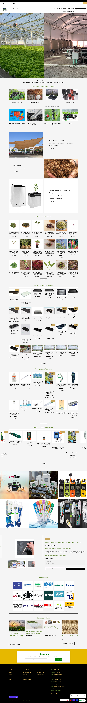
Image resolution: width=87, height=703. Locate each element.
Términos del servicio (40, 672)
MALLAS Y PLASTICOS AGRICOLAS (52, 98)
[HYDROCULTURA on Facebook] (7, 3)
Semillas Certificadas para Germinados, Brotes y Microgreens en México (52, 628)
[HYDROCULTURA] (5, 9)
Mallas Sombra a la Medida (56, 141)
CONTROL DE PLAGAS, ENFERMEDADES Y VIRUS (52, 117)
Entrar (81, 4)
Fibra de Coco (17, 165)
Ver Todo (52, 148)
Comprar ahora (75, 569)
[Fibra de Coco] (61, 168)
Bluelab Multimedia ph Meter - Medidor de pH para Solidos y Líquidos (63, 542)
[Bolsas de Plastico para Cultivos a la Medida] (26, 196)
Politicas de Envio (26, 677)
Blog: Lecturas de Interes (43, 618)
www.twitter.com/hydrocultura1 (59, 686)
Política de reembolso (41, 674)
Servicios (10, 677)
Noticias (10, 679)
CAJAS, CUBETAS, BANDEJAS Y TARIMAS (17, 117)
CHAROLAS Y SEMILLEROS (17, 98)
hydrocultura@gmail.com (58, 677)
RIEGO (70, 117)
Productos (10, 674)
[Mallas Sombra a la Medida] (26, 145)
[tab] (65, 561)
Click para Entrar (58, 679)
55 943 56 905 (56, 669)
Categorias (10, 672)
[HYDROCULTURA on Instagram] (10, 3)
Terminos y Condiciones (27, 672)
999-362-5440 (57, 672)
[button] (22, 8)
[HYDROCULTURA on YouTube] (13, 3)
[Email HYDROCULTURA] (3, 3)
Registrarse (59, 660)
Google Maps (57, 688)
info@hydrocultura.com (58, 674)
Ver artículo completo (15, 644)
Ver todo (43, 280)
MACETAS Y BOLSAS (70, 98)
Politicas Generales (26, 674)
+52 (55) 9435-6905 (19, 4)
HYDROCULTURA (14, 700)
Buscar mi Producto (40, 669)
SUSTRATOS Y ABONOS (34, 98)
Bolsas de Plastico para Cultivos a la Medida (59, 191)
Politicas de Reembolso (27, 679)
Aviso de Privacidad (26, 669)
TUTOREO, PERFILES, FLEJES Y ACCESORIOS (34, 117)
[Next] (84, 445)
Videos (10, 682)
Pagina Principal (11, 669)
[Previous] (3, 445)
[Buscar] (84, 9)
